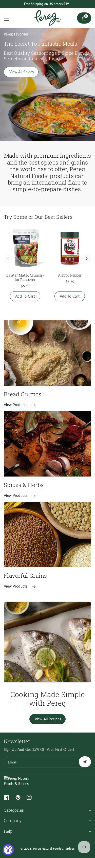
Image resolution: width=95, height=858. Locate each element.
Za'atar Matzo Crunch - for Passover (25, 277)
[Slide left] (8, 258)
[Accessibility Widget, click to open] (8, 849)
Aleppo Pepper (70, 275)
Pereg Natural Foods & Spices (53, 848)
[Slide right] (86, 258)
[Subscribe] (85, 762)
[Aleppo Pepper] (69, 248)
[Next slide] (66, 135)
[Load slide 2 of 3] (47, 135)
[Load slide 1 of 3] (38, 135)
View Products (15, 405)
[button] (9, 18)
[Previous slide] (28, 135)
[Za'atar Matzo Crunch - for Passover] (25, 248)
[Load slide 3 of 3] (56, 135)
